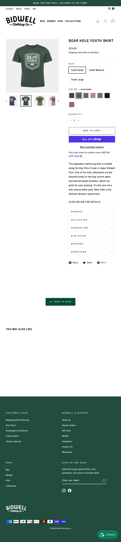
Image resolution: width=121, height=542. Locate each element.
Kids (60, 21)
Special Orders (69, 425)
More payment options (92, 147)
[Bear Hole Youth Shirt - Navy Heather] (7, 375)
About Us (66, 419)
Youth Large (77, 79)
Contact (9, 8)
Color (80, 89)
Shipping (73, 52)
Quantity (75, 114)
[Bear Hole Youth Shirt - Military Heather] (15, 375)
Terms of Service (13, 441)
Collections (73, 21)
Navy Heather (72, 95)
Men (42, 21)
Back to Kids (63, 301)
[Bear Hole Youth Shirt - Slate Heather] (23, 375)
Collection (79, 219)
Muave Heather (72, 105)
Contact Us (67, 446)
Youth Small (77, 70)
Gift (34, 8)
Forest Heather (79, 95)
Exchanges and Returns (17, 430)
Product (77, 211)
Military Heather (86, 95)
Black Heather (107, 95)
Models (65, 435)
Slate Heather (100, 95)
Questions (78, 251)
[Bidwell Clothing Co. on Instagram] (64, 490)
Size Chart (11, 425)
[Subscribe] (104, 480)
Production (79, 227)
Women (51, 21)
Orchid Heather (93, 95)
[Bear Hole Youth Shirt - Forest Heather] (11, 375)
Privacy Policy (12, 435)
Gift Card (66, 430)
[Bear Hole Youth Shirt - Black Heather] (27, 375)
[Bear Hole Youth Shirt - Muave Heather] (7, 378)
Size (72, 63)
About (19, 8)
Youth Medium (96, 70)
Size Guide (78, 235)
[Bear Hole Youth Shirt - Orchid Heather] (19, 375)
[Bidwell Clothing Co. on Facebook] (69, 490)
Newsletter (67, 441)
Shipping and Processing (17, 419)
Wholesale (67, 452)
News (27, 8)
